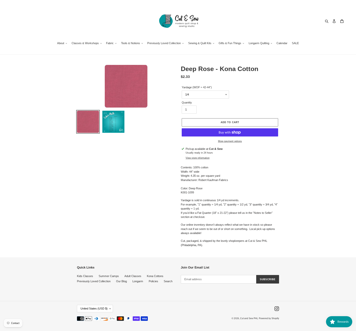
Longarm (137, 281)
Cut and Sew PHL (249, 318)
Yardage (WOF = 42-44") (197, 87)
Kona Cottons (155, 276)
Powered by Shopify (269, 318)
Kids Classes (85, 276)
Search (168, 281)
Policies (153, 281)
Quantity (187, 102)
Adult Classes (132, 276)
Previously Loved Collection (94, 281)
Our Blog (121, 281)
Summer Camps (109, 276)
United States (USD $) (94, 308)
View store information (198, 158)
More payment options (230, 141)
